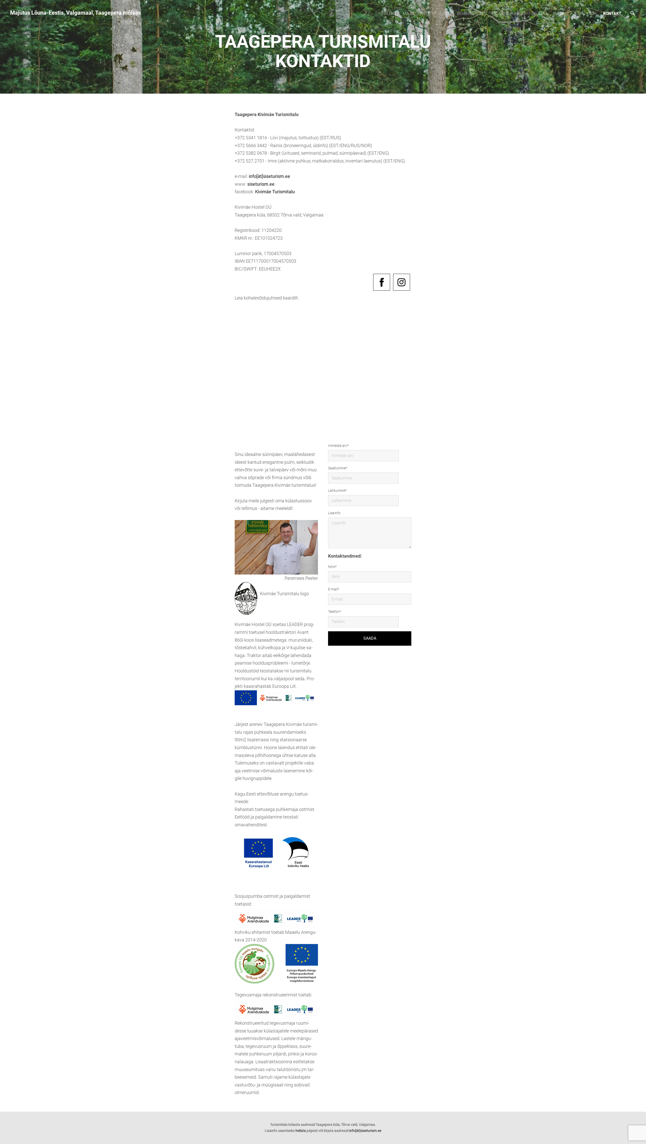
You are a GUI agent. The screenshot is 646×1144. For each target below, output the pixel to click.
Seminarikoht (471, 13)
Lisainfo (334, 513)
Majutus (412, 13)
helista (300, 1131)
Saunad (539, 13)
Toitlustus (439, 13)
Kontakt (612, 13)
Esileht (389, 13)
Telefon (333, 612)
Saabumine (337, 468)
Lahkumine (336, 490)
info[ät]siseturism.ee (269, 176)
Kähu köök (586, 13)
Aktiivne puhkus (508, 13)
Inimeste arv (337, 446)
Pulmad (561, 13)
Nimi (331, 567)
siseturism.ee (261, 184)
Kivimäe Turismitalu (275, 191)
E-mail (333, 589)
